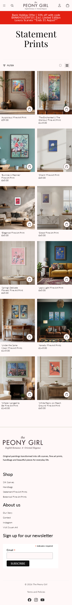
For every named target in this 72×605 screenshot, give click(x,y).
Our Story (7, 512)
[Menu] (4, 5)
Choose (32, 109)
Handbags (8, 487)
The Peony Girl (40, 584)
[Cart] (68, 5)
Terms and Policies (36, 591)
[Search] (12, 5)
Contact (7, 517)
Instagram (7, 522)
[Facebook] (29, 600)
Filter (10, 65)
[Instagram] (36, 600)
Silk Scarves (8, 482)
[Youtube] (42, 600)
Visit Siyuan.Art (10, 527)
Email (11, 550)
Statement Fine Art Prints (15, 491)
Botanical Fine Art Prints (15, 496)
